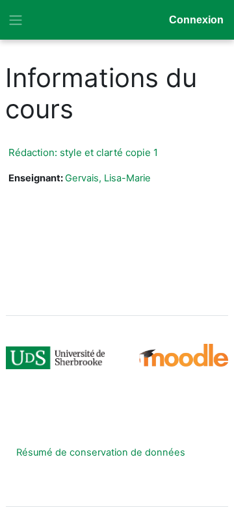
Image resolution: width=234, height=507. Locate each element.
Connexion (196, 19)
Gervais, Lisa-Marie (108, 178)
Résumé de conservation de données (100, 452)
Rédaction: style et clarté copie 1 (83, 152)
